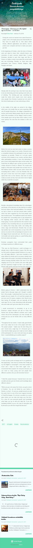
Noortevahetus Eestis (7, 475)
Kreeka (16, 424)
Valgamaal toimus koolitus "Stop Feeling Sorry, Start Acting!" (13, 496)
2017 (3, 424)
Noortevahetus (24, 424)
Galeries (21, 544)
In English (9, 424)
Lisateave (28, 490)
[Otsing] (31, 3)
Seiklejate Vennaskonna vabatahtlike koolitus (12, 518)
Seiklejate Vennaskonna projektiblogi (16, 6)
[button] (31, 29)
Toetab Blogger (17, 541)
